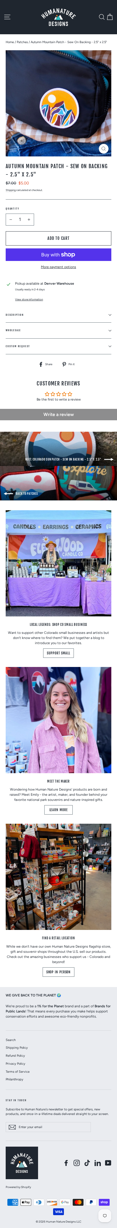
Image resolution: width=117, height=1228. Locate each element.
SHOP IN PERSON (58, 972)
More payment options (58, 267)
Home (10, 42)
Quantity (12, 208)
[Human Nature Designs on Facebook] (66, 1163)
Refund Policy (15, 1056)
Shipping (11, 190)
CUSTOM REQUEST (18, 346)
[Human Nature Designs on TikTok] (87, 1163)
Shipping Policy (17, 1048)
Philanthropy (14, 1079)
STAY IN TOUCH (16, 1100)
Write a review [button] (58, 414)
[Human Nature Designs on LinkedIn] (98, 1163)
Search (11, 1040)
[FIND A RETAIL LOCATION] (58, 877)
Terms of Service (18, 1072)
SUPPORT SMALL (58, 653)
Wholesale (13, 330)
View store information (29, 299)
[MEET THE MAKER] (58, 720)
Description (15, 314)
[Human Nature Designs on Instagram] (77, 1163)
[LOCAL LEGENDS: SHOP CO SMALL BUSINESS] (58, 563)
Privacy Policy (15, 1064)
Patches (22, 42)
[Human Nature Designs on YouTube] (108, 1163)
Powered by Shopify (18, 1187)
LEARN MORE (58, 810)
